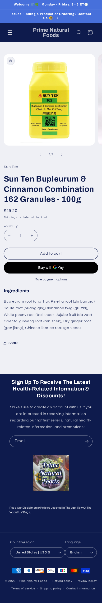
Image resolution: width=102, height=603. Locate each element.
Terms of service (23, 588)
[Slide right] (61, 154)
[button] (10, 32)
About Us (16, 512)
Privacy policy (87, 581)
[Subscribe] (86, 441)
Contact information (80, 588)
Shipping (10, 217)
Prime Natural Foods (32, 581)
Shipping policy (51, 588)
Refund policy (62, 581)
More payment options (51, 279)
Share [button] (14, 343)
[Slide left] (40, 154)
